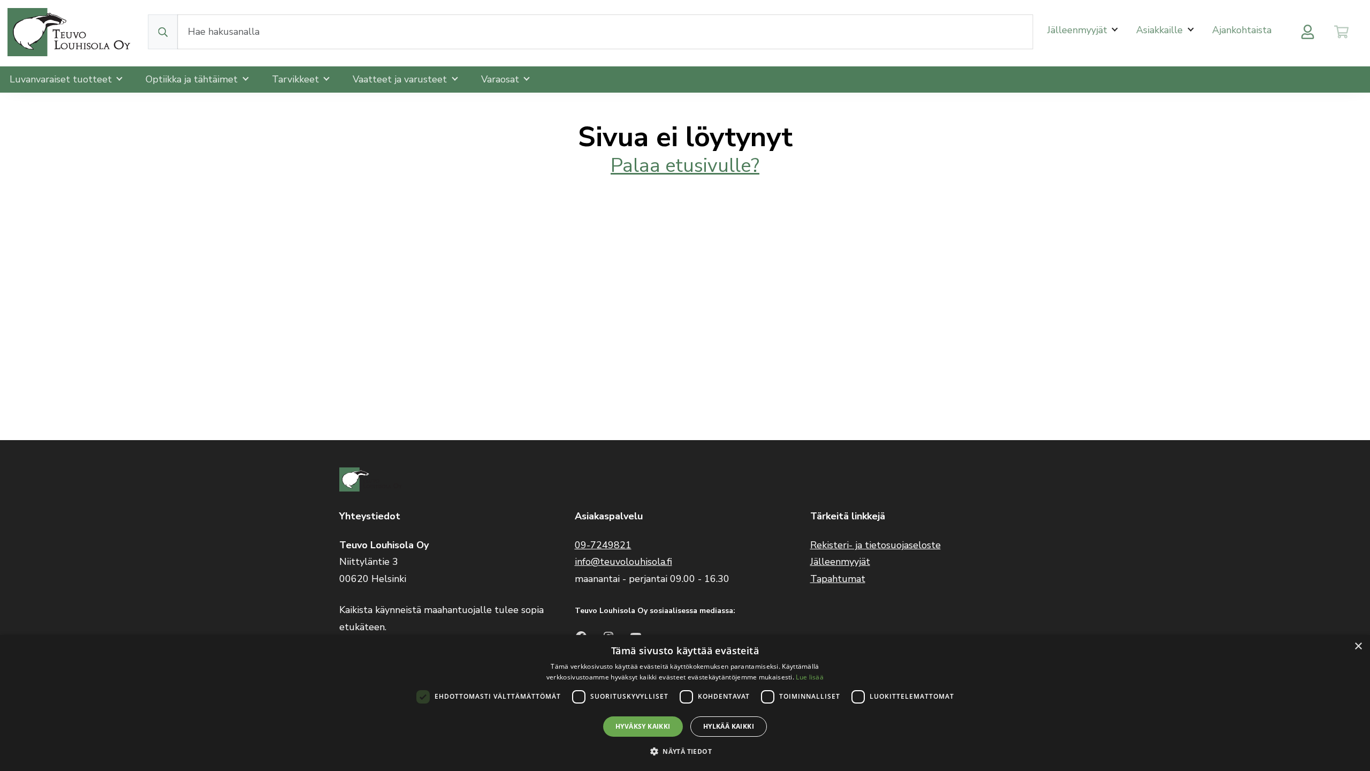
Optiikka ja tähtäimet (193, 79)
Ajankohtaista (1242, 30)
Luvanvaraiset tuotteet (62, 79)
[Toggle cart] (1341, 32)
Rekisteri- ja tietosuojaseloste (875, 545)
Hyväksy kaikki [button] (643, 726)
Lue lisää (810, 677)
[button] (685, 751)
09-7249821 (603, 545)
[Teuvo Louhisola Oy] (70, 32)
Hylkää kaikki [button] (728, 726)
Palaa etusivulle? (685, 166)
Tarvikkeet (297, 79)
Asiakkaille (1160, 30)
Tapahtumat (837, 578)
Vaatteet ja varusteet (401, 79)
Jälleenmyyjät (1078, 30)
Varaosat (501, 79)
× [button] (1358, 646)
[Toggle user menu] (1308, 32)
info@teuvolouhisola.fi (623, 561)
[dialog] (685, 703)
